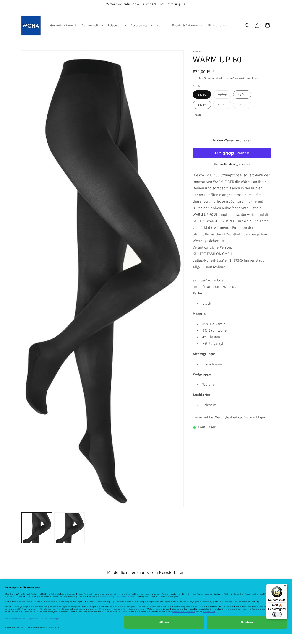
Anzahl (197, 115)
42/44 (242, 95)
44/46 (202, 105)
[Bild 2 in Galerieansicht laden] (69, 527)
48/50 (224, 106)
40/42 (224, 95)
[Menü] (284, 586)
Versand (213, 78)
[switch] (277, 614)
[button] (92, 25)
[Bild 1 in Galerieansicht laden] (37, 527)
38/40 (202, 95)
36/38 (244, 106)
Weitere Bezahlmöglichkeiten (232, 164)
